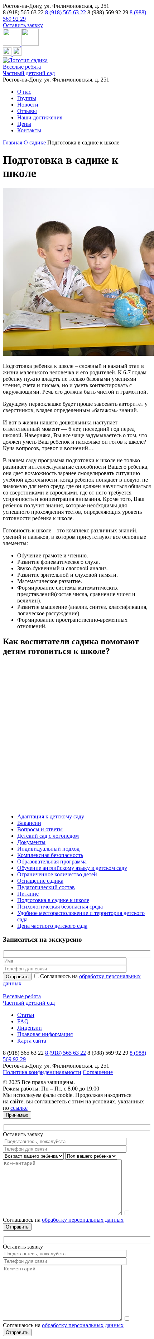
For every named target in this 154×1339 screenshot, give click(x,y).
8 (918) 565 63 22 (65, 12)
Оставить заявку (23, 25)
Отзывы (27, 111)
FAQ (23, 1021)
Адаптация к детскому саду (50, 816)
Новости (27, 105)
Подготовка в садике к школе (53, 900)
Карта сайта (31, 1041)
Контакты (29, 130)
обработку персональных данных (83, 1220)
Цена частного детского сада (52, 926)
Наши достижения (39, 117)
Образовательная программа (52, 861)
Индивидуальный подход (48, 849)
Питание (28, 894)
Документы (31, 842)
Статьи (25, 1015)
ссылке (19, 1108)
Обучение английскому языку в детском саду (72, 868)
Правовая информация (45, 1034)
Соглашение (98, 1072)
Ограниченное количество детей (57, 874)
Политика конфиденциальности (42, 1072)
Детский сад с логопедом (48, 836)
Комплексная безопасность (50, 855)
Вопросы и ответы (40, 829)
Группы (26, 98)
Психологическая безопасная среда (60, 907)
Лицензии (29, 1028)
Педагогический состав (46, 887)
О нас (24, 92)
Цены (24, 124)
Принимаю (17, 1115)
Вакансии (29, 823)
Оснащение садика (40, 881)
